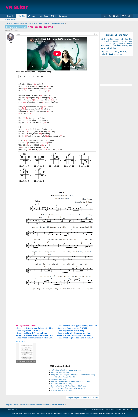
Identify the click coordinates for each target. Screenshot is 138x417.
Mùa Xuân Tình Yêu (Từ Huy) (61, 384)
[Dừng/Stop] (33, 76)
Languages (63, 16)
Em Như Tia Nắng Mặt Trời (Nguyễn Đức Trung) (68, 386)
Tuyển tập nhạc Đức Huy (60, 372)
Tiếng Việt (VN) (12, 409)
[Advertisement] (93, 7)
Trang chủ (10, 16)
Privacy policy (110, 409)
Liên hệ (87, 409)
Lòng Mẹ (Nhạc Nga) (58, 379)
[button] (36, 16)
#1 (97, 34)
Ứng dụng (44, 16)
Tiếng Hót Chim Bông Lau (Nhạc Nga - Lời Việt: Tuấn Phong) (73, 374)
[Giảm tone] (20, 76)
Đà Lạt (32, 16)
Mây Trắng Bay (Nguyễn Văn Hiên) (64, 377)
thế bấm (24, 166)
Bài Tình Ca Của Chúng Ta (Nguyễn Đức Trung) (68, 388)
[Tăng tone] (25, 76)
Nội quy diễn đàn (10, 20)
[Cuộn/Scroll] (29, 76)
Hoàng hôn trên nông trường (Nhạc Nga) (66, 370)
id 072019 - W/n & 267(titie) (61, 390)
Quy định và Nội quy (97, 409)
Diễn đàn (21, 16)
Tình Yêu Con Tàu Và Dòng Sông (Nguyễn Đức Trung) (70, 381)
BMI (54, 16)
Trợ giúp (118, 409)
